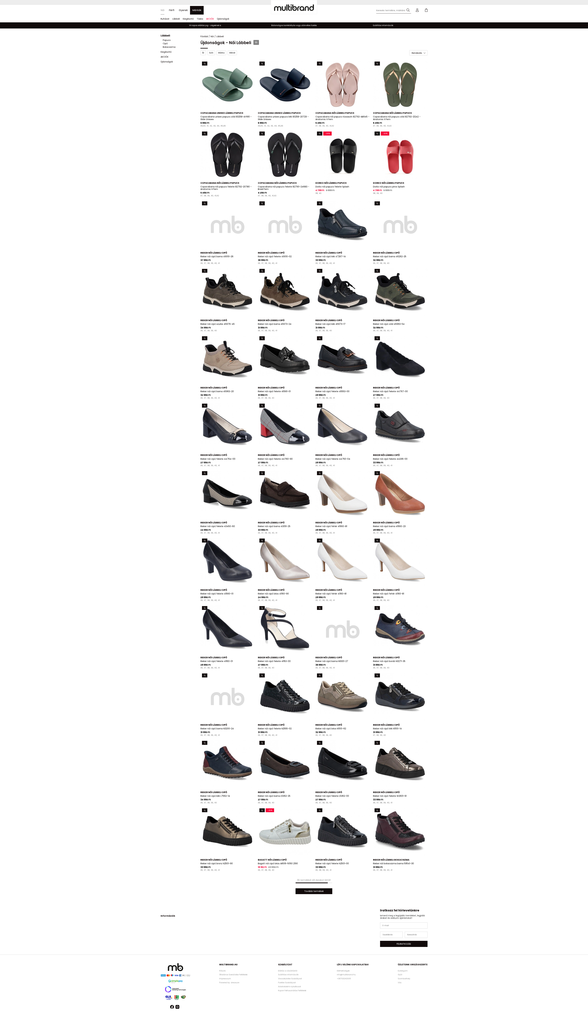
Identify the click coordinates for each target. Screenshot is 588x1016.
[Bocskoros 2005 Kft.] (294, 7)
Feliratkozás (404, 943)
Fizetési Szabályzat (287, 982)
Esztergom (403, 970)
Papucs (167, 40)
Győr (400, 974)
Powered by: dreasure (229, 982)
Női (162, 10)
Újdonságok (223, 19)
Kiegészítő (188, 19)
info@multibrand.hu (346, 974)
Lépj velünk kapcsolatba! (353, 964)
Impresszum (225, 978)
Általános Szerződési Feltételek (233, 974)
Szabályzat (285, 964)
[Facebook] (172, 1007)
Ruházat (165, 19)
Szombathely (404, 978)
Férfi (171, 10)
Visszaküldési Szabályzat (290, 978)
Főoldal (204, 36)
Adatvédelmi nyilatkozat (289, 986)
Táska (200, 19)
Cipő (165, 43)
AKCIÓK (210, 19)
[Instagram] (177, 1007)
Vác (400, 982)
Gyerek (183, 10)
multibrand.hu (228, 964)
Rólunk (222, 970)
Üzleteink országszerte (413, 964)
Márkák (196, 10)
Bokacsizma (169, 47)
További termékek (314, 891)
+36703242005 (344, 978)
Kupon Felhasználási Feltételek (292, 990)
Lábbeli (176, 19)
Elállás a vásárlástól (287, 970)
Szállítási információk (288, 974)
